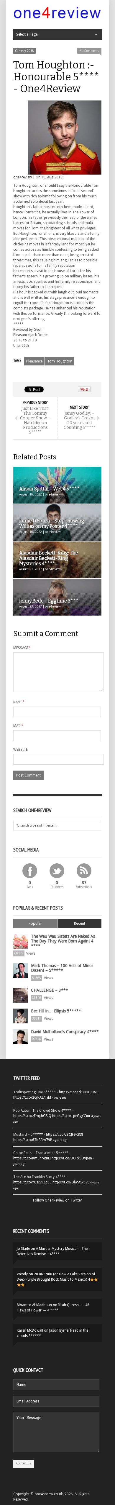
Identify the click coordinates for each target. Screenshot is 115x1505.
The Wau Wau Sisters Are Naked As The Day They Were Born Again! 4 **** (63, 941)
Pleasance (34, 361)
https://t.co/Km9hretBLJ (32, 1158)
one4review (22, 177)
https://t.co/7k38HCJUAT (78, 1092)
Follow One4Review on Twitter (57, 1200)
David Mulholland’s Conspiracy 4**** (65, 1031)
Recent (79, 923)
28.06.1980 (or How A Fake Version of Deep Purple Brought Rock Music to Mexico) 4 (56, 1277)
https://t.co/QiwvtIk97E (70, 1182)
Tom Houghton (59, 361)
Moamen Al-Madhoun (34, 1305)
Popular (35, 923)
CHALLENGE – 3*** (49, 990)
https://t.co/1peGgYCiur (71, 1116)
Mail (18, 726)
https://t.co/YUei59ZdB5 (32, 1182)
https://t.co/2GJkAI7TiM (32, 1097)
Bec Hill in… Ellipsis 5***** (56, 1011)
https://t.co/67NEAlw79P (32, 1140)
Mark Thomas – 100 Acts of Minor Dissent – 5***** (62, 968)
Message (22, 648)
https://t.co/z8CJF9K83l (64, 1134)
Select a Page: (27, 34)
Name (18, 702)
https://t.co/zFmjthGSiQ (32, 1116)
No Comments (89, 50)
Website (20, 749)
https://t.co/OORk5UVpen (72, 1158)
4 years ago (59, 1097)
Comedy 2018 (24, 50)
